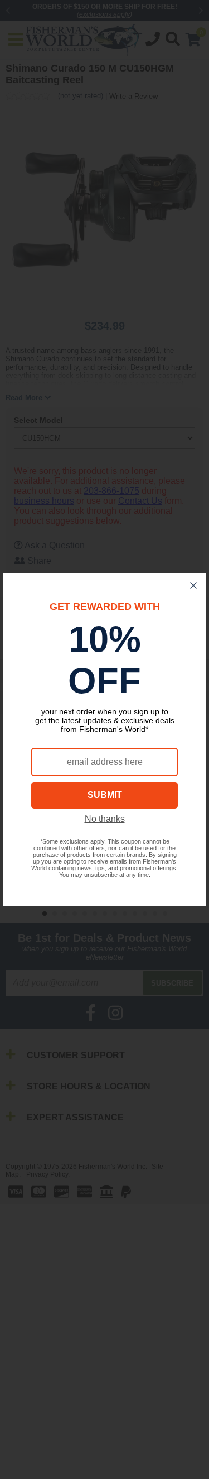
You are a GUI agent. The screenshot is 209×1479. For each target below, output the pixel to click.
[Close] (193, 585)
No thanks (105, 819)
